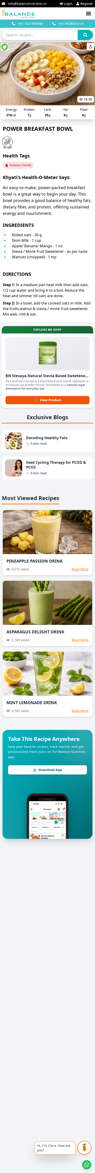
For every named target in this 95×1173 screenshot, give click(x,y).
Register (86, 3)
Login (68, 3)
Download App (50, 770)
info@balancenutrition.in (27, 3)
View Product (47, 400)
